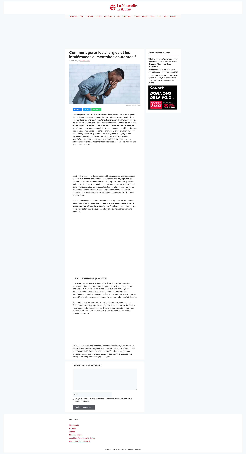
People (144, 16)
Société (98, 16)
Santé (152, 16)
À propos (72, 428)
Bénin (82, 16)
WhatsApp (96, 109)
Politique (90, 16)
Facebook (77, 109)
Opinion (137, 16)
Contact (173, 16)
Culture (117, 16)
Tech (165, 16)
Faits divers (127, 16)
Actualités (73, 16)
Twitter (87, 109)
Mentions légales (75, 435)
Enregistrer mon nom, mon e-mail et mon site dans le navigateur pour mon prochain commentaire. (103, 400)
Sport (159, 16)
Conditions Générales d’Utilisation (82, 438)
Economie (108, 16)
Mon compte (74, 425)
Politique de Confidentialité (79, 441)
